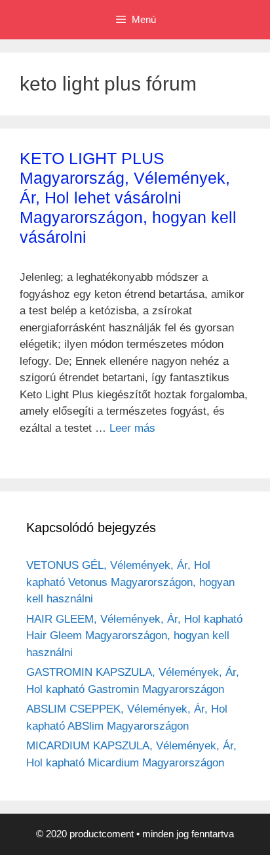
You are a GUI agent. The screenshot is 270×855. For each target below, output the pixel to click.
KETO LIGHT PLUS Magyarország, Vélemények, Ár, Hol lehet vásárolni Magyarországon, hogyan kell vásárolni (128, 197)
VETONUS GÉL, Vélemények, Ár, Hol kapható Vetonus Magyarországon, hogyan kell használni (130, 582)
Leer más (132, 428)
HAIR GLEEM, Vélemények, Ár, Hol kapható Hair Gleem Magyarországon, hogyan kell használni (134, 636)
